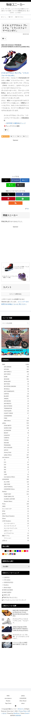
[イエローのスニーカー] (22, 551)
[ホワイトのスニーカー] (3, 551)
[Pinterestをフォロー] (8, 198)
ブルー (20, 136)
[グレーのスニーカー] (8, 551)
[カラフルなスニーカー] (10, 554)
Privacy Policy (22, 711)
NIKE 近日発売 (8, 590)
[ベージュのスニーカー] (13, 551)
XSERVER (18, 715)
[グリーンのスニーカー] (15, 551)
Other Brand (23, 701)
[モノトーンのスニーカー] (15, 554)
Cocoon (27, 713)
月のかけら (21, 709)
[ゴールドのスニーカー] (6, 554)
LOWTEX (6, 577)
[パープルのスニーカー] (20, 551)
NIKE (8, 695)
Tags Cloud (8, 703)
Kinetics (6, 585)
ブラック (14, 136)
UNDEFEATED (8, 582)
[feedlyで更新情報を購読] (23, 198)
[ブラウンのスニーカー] (10, 551)
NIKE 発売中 (7, 592)
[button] (20, 185)
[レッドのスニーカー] (25, 551)
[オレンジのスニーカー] (3, 554)
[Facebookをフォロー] (23, 194)
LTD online (7, 580)
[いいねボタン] (3, 38)
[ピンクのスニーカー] (27, 551)
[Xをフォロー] (8, 194)
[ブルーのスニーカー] (18, 551)
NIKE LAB (7, 595)
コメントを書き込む (15, 294)
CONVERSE (23, 698)
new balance (8, 698)
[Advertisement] (15, 157)
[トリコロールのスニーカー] (13, 554)
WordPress (16, 713)
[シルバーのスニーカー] (8, 554)
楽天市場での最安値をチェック (16, 123)
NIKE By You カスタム (10, 597)
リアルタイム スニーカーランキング (15, 600)
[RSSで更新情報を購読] (15, 203)
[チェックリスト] (15, 706)
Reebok (8, 701)
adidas (23, 695)
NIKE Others (6, 136)
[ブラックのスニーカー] (6, 551)
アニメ (26, 136)
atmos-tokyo (7, 587)
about (22, 703)
